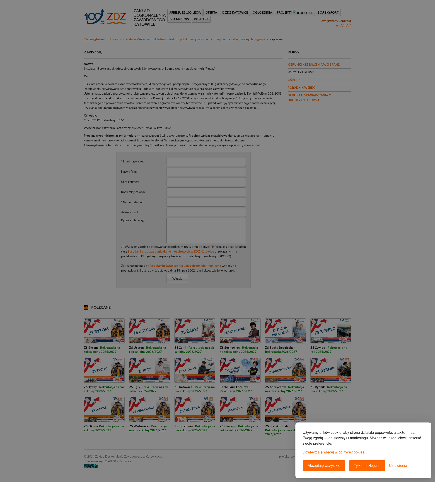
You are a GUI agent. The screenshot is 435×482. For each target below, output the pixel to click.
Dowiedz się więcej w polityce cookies (333, 452)
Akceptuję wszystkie (324, 466)
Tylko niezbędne (367, 466)
